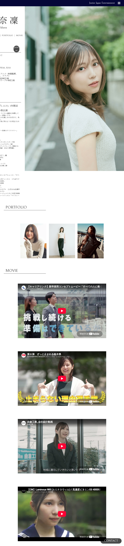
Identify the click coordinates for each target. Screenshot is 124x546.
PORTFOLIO (7, 35)
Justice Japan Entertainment (102, 3)
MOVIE (19, 35)
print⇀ (16, 49)
